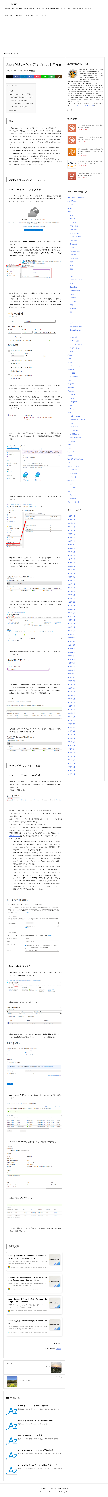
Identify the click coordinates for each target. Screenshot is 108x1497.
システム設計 (74, 341)
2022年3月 (71, 627)
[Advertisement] (54, 34)
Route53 (73, 308)
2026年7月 (71, 516)
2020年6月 (71, 702)
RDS (71, 305)
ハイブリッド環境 (76, 344)
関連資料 (12, 110)
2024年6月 (71, 555)
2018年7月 (71, 760)
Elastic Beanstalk (76, 280)
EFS (71, 273)
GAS (71, 484)
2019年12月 (72, 724)
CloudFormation (75, 237)
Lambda (73, 298)
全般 (71, 351)
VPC (71, 333)
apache (72, 394)
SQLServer (74, 376)
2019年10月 (72, 731)
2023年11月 (72, 573)
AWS (69, 212)
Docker (70, 380)
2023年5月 (71, 591)
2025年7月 (71, 530)
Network (70, 412)
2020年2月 (71, 717)
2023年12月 (72, 570)
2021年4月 (71, 666)
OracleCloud (72, 441)
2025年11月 (72, 523)
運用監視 (70, 491)
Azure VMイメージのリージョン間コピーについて (37, 1465)
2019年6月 (71, 745)
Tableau (73, 409)
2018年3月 (71, 774)
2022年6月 (71, 616)
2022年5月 (71, 620)
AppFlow (73, 222)
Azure (16, 53)
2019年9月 (71, 735)
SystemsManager (76, 326)
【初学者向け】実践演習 (76, 197)
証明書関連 (73, 473)
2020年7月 (71, 699)
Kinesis (72, 294)
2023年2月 (71, 595)
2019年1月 (71, 749)
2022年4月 (71, 623)
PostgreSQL (74, 402)
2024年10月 (72, 545)
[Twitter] (9, 76)
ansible (70, 208)
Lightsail (73, 301)
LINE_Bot (71, 387)
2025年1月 (71, 541)
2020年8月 (71, 695)
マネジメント (72, 477)
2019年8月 (71, 738)
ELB (71, 283)
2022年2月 (71, 631)
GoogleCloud (72, 384)
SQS (71, 323)
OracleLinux (74, 427)
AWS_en (70, 355)
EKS (71, 276)
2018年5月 (71, 767)
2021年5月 (71, 663)
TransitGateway (75, 330)
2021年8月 (71, 652)
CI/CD (70, 362)
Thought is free (65, 1492)
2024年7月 (71, 552)
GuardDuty (74, 287)
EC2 (71, 262)
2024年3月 (71, 562)
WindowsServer (75, 437)
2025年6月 (71, 534)
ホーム (8, 53)
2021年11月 (71, 641)
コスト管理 (73, 337)
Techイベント (72, 452)
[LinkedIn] (23, 76)
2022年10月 (72, 602)
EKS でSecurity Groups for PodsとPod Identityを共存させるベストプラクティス (90, 151)
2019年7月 (71, 742)
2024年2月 (71, 566)
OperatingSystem (74, 416)
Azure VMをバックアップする (21, 97)
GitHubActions (75, 366)
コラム (92, 103)
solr (71, 405)
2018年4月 (71, 770)
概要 (11, 91)
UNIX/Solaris (74, 434)
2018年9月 (71, 756)
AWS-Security (75, 233)
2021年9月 (71, 648)
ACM (71, 215)
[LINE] (44, 76)
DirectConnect (75, 251)
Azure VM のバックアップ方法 (20, 94)
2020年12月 (72, 681)
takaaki (58, 1349)
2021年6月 (71, 659)
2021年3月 (71, 670)
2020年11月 (72, 684)
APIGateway (74, 219)
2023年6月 (71, 588)
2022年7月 (71, 613)
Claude (72, 204)
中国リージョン (75, 348)
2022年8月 (71, 609)
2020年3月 (71, 713)
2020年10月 (72, 688)
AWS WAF (73, 229)
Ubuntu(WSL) (74, 430)
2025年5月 (71, 537)
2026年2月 (71, 519)
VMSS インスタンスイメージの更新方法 (33, 1406)
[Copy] (58, 76)
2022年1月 (71, 634)
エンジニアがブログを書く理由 (83, 105)
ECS (71, 269)
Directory (73, 255)
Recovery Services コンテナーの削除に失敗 (35, 1420)
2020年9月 (71, 692)
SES (71, 316)
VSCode (73, 488)
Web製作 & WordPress (75, 459)
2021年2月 (71, 674)
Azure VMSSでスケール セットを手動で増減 (35, 1450)
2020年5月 (71, 706)
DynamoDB (74, 258)
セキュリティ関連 (73, 466)
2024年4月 (71, 559)
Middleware (72, 391)
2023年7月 (71, 584)
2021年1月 (71, 677)
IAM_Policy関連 (75, 290)
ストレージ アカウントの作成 (21, 103)
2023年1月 (71, 598)
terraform (71, 455)
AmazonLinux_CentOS (77, 419)
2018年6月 (71, 763)
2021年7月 (71, 656)
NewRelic (73, 498)
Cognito (72, 247)
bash (71, 423)
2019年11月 (71, 727)
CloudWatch (74, 244)
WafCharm (73, 470)
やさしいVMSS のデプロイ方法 (30, 1435)
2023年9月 (71, 580)
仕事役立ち (71, 480)
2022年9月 (71, 605)
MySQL (72, 373)
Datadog (73, 495)
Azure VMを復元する (19, 107)
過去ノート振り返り (74, 502)
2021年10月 (72, 645)
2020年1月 (71, 720)
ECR (71, 265)
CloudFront (74, 240)
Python (70, 445)
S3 (71, 312)
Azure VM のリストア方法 (18, 100)
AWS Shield (74, 226)
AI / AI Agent (72, 201)
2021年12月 (71, 638)
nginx (72, 398)
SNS (71, 319)
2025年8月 (71, 527)
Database (71, 369)
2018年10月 (72, 752)
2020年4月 (71, 709)
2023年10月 (72, 577)
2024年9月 (71, 548)
